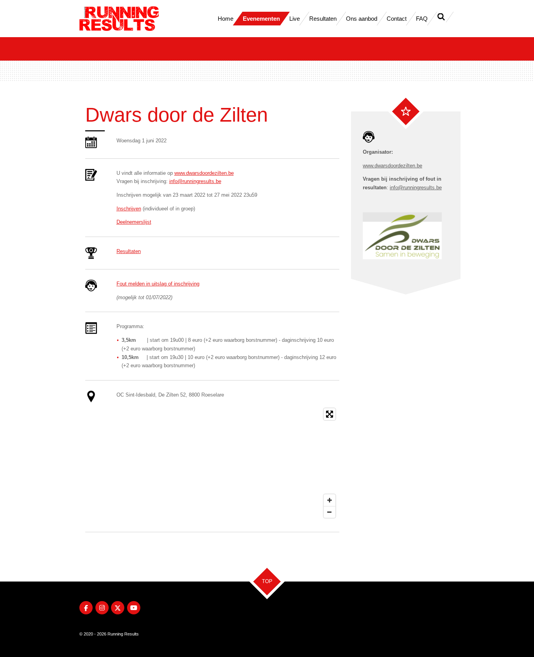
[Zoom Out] (329, 512)
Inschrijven (128, 209)
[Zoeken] (441, 17)
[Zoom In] (329, 500)
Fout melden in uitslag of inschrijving (157, 284)
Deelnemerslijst (133, 222)
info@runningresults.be (195, 181)
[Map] (227, 463)
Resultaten (128, 251)
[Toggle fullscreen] (329, 414)
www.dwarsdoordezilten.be (204, 173)
